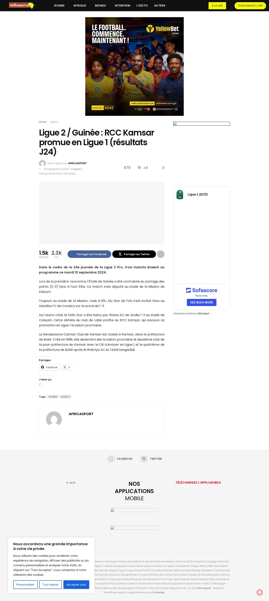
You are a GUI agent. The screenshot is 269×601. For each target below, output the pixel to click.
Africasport (203, 313)
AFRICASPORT (77, 163)
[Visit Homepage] (23, 6)
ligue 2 (54, 122)
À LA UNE (217, 5)
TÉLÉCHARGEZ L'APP (250, 5)
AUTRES (159, 5)
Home (42, 122)
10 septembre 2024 (56, 169)
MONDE (100, 5)
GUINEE (59, 5)
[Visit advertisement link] (134, 69)
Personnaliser (25, 585)
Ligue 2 (65, 396)
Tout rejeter (50, 585)
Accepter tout (76, 585)
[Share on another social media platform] (160, 254)
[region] (51, 565)
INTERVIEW (122, 5)
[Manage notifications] (260, 592)
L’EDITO (142, 5)
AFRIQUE (79, 5)
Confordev (158, 592)
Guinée (53, 396)
